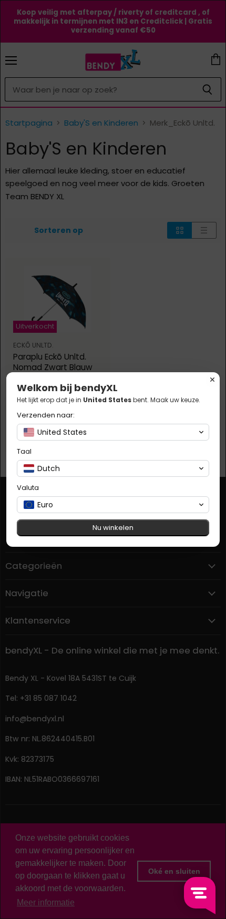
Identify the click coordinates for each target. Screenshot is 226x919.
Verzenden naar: (46, 415)
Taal (24, 451)
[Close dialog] (212, 379)
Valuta (28, 487)
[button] (113, 432)
